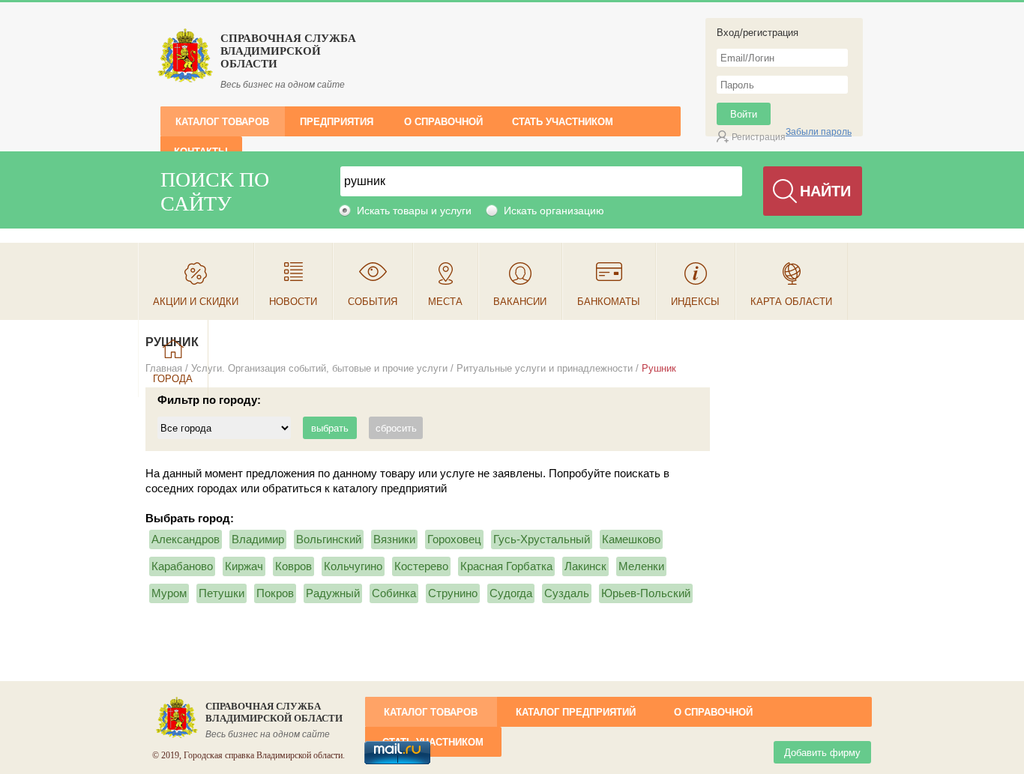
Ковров (293, 566)
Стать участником (562, 121)
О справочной (443, 121)
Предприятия (336, 121)
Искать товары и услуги (414, 211)
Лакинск (585, 566)
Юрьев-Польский (645, 593)
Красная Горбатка (506, 566)
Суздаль (566, 593)
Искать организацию (554, 211)
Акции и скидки (195, 301)
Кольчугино (353, 566)
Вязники (394, 539)
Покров (275, 593)
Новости (293, 301)
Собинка (394, 593)
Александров (185, 539)
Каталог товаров (222, 121)
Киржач (244, 566)
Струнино (453, 593)
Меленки (641, 566)
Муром (169, 593)
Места (445, 301)
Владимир (258, 539)
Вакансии (519, 301)
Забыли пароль (819, 132)
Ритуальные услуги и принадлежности (545, 368)
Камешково (631, 539)
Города (173, 378)
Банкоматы (608, 301)
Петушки (221, 593)
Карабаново (182, 566)
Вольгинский (328, 539)
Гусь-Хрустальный (541, 539)
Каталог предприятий (576, 712)
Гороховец (454, 539)
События (372, 301)
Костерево (421, 566)
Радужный (333, 593)
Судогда (511, 593)
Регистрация (759, 137)
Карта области (791, 301)
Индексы (695, 301)
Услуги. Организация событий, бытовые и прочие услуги (319, 368)
